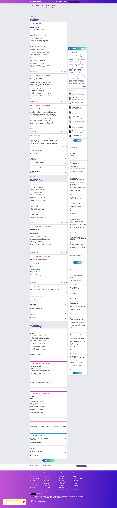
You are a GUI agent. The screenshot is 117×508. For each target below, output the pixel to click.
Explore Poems (33, 487)
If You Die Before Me (74, 163)
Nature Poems (47, 485)
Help (67, 496)
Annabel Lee (76, 483)
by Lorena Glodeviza (34, 418)
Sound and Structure (74, 303)
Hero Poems (46, 489)
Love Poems (46, 474)
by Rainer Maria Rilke (34, 359)
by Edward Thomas (34, 222)
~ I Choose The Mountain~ (76, 198)
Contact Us (63, 496)
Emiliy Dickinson (62, 483)
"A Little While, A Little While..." (77, 357)
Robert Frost (61, 474)
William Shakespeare (63, 478)
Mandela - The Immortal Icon (76, 215)
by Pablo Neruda (33, 146)
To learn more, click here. (9, 503)
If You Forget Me (76, 480)
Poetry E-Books (47, 490)
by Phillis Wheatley (33, 71)
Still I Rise (75, 476)
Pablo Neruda (61, 480)
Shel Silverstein (61, 485)
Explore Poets (33, 489)
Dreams (74, 482)
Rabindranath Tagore (63, 489)
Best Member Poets (34, 483)
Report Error (70, 496)
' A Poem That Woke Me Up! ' (76, 149)
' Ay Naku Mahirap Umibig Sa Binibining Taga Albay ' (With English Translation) (78, 238)
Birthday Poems (47, 482)
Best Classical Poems (34, 478)
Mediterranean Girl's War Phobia (77, 179)
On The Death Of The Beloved (79, 490)
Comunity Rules (46, 497)
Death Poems (47, 478)
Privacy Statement (56, 496)
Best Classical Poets (34, 485)
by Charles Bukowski (34, 292)
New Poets (32, 482)
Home (57, 1)
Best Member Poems (34, 476)
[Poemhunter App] (33, 494)
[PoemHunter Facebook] (37, 493)
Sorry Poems (47, 487)
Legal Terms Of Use (60, 497)
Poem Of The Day (33, 490)
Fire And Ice (75, 489)
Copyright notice (42, 496)
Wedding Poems (47, 483)
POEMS (44, 465)
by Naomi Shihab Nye (34, 252)
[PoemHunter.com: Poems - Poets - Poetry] (35, 1)
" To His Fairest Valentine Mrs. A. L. (78, 319)
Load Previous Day (48, 460)
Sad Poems (46, 480)
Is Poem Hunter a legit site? (79, 496)
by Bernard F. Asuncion (34, 431)
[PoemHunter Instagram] (41, 493)
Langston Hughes (62, 482)
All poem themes (83, 86)
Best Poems (32, 474)
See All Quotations (62, 146)
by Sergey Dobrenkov (34, 131)
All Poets (78, 140)
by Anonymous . (33, 282)
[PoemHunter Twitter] (39, 493)
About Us (37, 496)
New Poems (32, 480)
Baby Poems (47, 476)
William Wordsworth (62, 490)
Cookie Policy (49, 496)
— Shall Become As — (75, 288)
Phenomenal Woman (77, 474)
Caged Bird (75, 485)
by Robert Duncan (33, 101)
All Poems (78, 262)
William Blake (61, 487)
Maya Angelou (61, 476)
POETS (49, 465)
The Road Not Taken (77, 478)
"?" (70, 335)
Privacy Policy (53, 497)
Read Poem (63, 71)
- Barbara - (72, 271)
